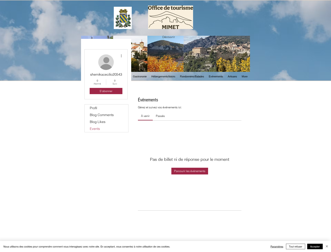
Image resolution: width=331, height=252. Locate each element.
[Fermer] (327, 246)
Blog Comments (102, 115)
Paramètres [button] (276, 246)
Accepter (315, 246)
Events (95, 129)
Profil (93, 108)
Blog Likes (98, 122)
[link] (145, 116)
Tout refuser (295, 246)
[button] (140, 76)
